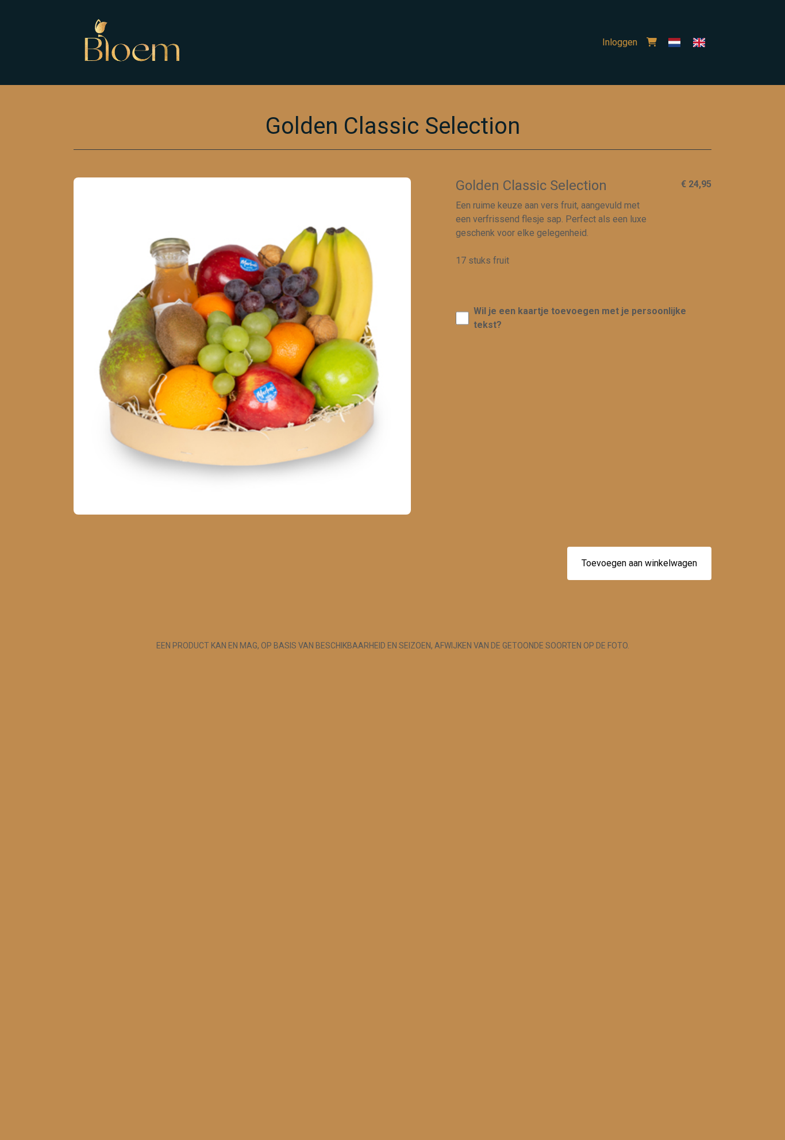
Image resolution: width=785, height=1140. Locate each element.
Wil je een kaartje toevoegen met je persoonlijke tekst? (580, 318)
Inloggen (619, 42)
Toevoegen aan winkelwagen (639, 563)
